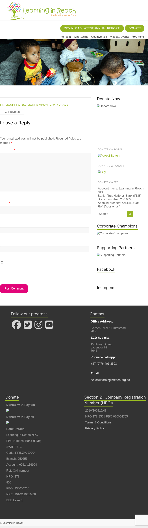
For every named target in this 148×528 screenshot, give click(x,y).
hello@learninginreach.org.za (110, 380)
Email (5, 225)
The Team (65, 36)
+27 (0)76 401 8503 (104, 363)
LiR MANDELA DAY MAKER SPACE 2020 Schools (34, 105)
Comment (7, 150)
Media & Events (119, 36)
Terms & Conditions (98, 422)
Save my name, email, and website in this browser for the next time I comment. (45, 270)
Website (5, 244)
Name (5, 203)
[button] (92, 28)
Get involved (99, 36)
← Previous (12, 111)
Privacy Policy (95, 428)
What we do (80, 36)
